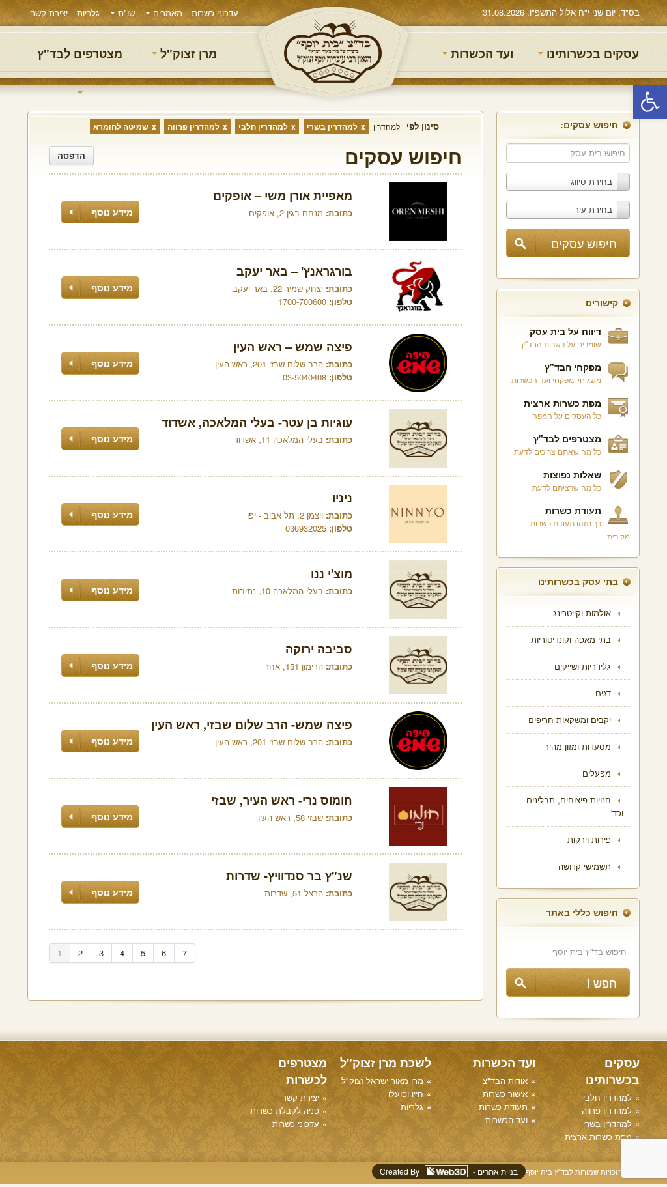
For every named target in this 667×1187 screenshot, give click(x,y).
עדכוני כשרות (215, 13)
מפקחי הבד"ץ (573, 366)
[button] (650, 102)
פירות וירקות (589, 839)
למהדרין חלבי (263, 126)
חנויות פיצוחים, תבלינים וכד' (574, 806)
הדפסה (71, 155)
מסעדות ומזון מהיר (578, 746)
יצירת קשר (49, 13)
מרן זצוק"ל (187, 53)
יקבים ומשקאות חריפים (569, 719)
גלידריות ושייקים (582, 666)
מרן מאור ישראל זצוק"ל (382, 1080)
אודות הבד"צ (505, 1080)
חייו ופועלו (405, 1093)
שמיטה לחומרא (121, 126)
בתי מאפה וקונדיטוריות (571, 639)
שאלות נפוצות (572, 474)
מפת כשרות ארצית (562, 402)
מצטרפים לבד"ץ (79, 53)
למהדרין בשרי (332, 126)
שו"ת (125, 13)
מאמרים (166, 13)
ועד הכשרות (480, 53)
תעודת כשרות (573, 510)
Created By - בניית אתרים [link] (449, 1171)
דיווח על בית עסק (565, 330)
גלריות (88, 13)
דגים (603, 693)
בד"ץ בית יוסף (333, 52)
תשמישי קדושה (584, 866)
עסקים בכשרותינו (591, 53)
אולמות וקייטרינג (582, 613)
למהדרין (386, 126)
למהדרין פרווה (193, 126)
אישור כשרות (505, 1093)
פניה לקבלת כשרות (284, 1110)
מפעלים (596, 773)
